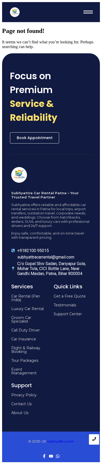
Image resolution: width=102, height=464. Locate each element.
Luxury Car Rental (27, 308)
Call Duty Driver (25, 330)
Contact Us (21, 404)
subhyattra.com (60, 441)
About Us (19, 412)
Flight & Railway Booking (25, 350)
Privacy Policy (24, 395)
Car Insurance (23, 339)
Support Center (68, 314)
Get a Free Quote (70, 296)
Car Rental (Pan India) (25, 298)
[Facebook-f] (44, 456)
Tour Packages (24, 360)
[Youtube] (51, 456)
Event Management (24, 371)
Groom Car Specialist (21, 319)
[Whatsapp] (58, 456)
